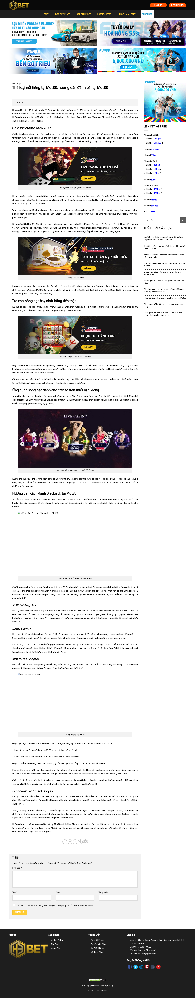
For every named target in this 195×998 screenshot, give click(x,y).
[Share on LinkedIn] (85, 841)
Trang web (103, 892)
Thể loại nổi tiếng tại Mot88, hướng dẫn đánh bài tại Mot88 (164, 264)
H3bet (45, 14)
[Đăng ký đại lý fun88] (53, 33)
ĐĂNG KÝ (158, 5)
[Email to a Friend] (75, 841)
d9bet (157, 165)
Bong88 (157, 139)
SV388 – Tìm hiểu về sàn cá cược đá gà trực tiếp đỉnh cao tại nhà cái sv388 (163, 238)
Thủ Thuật (147, 14)
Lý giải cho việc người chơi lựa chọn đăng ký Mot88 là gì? (162, 273)
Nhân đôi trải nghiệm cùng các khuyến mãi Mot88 (165, 298)
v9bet (154, 200)
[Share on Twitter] (70, 841)
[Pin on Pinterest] (80, 841)
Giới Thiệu (86, 986)
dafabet (155, 149)
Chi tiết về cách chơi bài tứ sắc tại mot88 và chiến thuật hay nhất (165, 247)
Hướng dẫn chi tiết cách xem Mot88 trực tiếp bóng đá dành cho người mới (163, 314)
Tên (14, 892)
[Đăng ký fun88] (165, 101)
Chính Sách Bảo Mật (98, 986)
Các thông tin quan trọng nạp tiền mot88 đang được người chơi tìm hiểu (164, 290)
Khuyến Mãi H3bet (126, 14)
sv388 (152, 212)
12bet (154, 155)
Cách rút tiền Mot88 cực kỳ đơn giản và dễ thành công (164, 305)
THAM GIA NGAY (177, 5)
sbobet (154, 206)
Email (58, 892)
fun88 (154, 180)
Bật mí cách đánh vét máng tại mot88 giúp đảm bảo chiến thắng (164, 256)
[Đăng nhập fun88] (142, 61)
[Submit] (183, 220)
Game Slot (56, 948)
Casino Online (57, 940)
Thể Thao (55, 944)
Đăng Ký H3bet (62, 14)
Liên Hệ (110, 986)
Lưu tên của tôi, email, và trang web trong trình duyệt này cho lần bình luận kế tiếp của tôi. (56, 906)
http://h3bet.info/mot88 (108, 117)
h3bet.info (103, 990)
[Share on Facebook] (64, 841)
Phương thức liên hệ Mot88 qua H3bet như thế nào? (164, 282)
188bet (157, 189)
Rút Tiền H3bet (104, 14)
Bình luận (17, 868)
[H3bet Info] (24, 5)
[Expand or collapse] (134, 102)
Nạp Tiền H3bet (84, 14)
